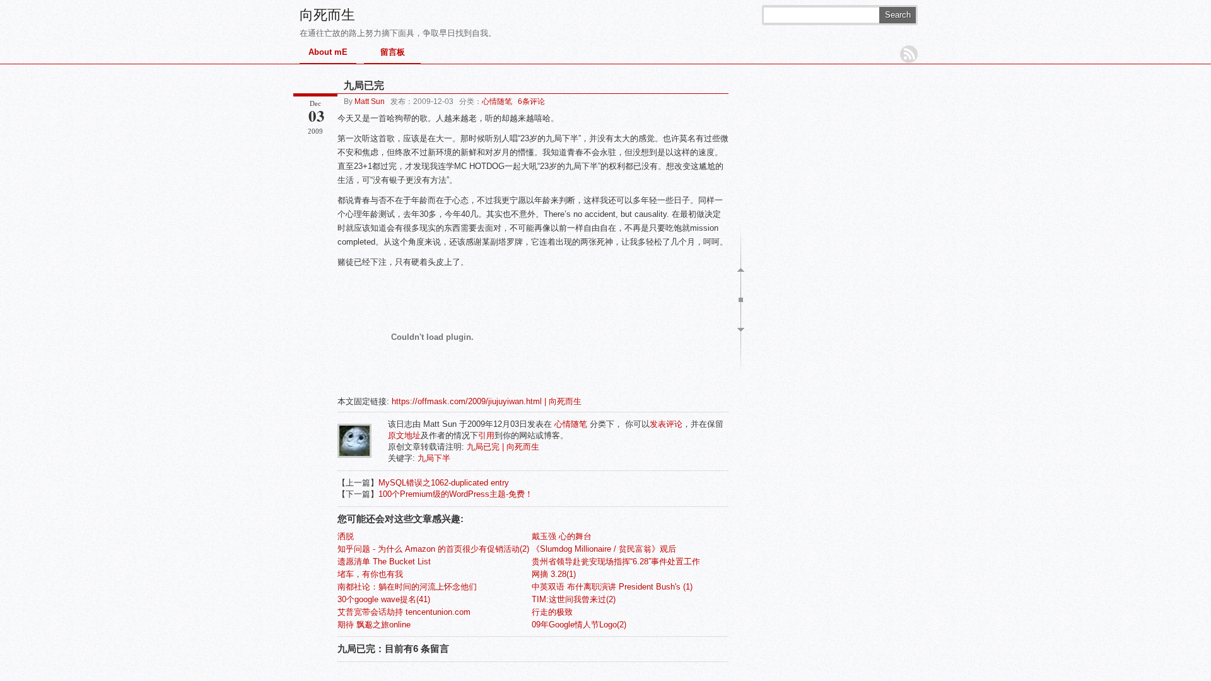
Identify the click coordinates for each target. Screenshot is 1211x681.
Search (898, 15)
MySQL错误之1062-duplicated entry (443, 482)
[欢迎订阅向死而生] (909, 54)
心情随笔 (497, 101)
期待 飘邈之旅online (374, 624)
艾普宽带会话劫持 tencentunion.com (404, 612)
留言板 (392, 52)
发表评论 (666, 424)
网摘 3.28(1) (554, 574)
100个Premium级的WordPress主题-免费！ (455, 494)
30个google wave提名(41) (383, 599)
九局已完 (364, 85)
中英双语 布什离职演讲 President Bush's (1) (612, 586)
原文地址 (404, 435)
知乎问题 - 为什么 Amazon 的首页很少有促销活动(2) (433, 549)
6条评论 (531, 101)
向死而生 (327, 15)
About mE (328, 52)
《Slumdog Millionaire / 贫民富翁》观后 (604, 549)
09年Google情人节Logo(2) (579, 624)
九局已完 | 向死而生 (503, 446)
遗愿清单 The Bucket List (384, 561)
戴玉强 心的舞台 (562, 536)
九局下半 (434, 458)
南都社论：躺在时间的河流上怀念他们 (407, 586)
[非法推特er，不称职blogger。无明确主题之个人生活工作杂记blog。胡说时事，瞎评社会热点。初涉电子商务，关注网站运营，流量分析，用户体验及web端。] (354, 455)
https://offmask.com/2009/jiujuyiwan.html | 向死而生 (487, 401)
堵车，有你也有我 (370, 574)
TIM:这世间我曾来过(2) (574, 599)
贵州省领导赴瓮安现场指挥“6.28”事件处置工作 (616, 561)
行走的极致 (552, 612)
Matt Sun (369, 101)
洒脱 (345, 536)
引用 (486, 435)
